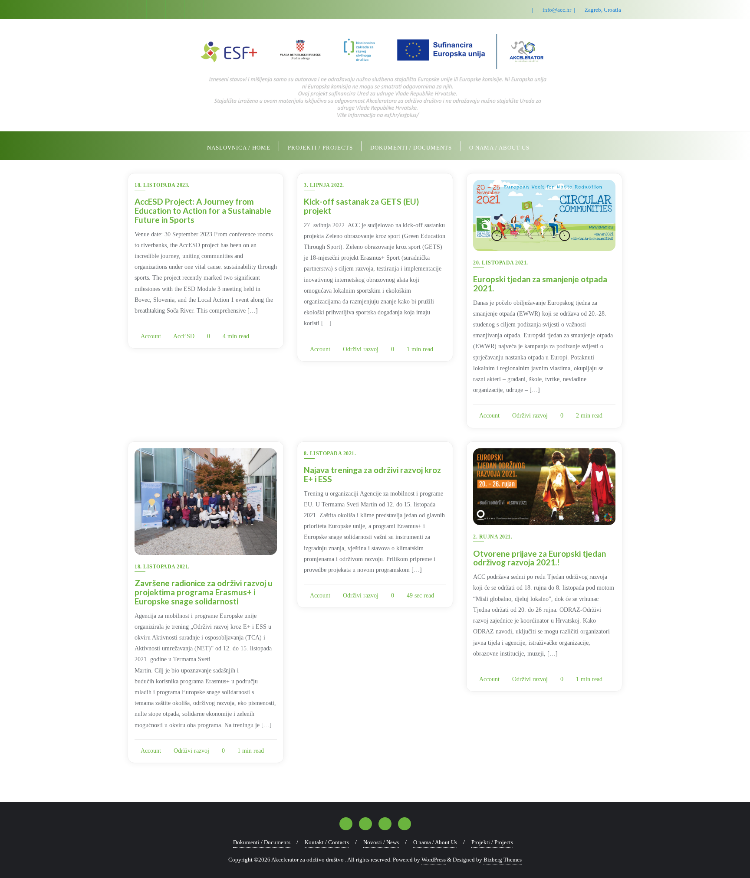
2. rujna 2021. (492, 537)
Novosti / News (381, 842)
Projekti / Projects (492, 842)
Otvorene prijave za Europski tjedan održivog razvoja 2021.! (539, 558)
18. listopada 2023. (162, 185)
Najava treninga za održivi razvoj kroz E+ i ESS (372, 474)
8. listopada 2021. (330, 453)
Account (150, 336)
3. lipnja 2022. (324, 185)
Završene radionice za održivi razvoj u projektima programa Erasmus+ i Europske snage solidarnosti (204, 592)
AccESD (183, 336)
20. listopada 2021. (500, 263)
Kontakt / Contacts (327, 842)
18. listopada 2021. (162, 567)
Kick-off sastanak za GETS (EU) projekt (361, 205)
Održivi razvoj (359, 349)
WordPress (433, 859)
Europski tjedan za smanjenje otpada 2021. (540, 283)
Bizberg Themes (503, 859)
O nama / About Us (435, 842)
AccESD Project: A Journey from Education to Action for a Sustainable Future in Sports (203, 210)
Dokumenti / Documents (261, 842)
